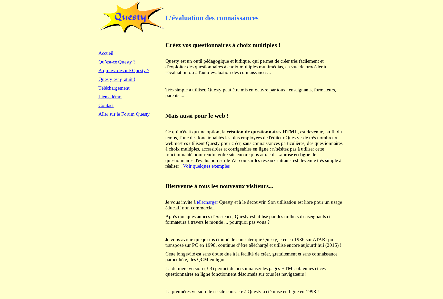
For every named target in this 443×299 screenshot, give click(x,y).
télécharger (207, 202)
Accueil (105, 53)
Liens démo (110, 96)
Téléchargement (113, 88)
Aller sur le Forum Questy (124, 114)
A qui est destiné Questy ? (123, 70)
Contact (106, 105)
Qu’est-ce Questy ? (116, 62)
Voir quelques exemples (206, 166)
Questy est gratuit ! (116, 79)
